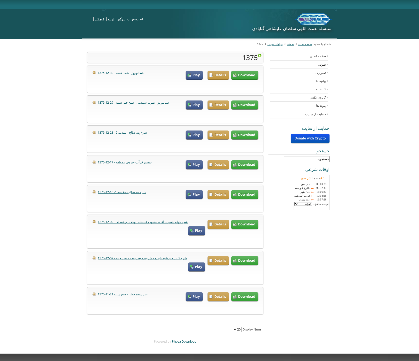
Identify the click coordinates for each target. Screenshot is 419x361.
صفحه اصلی (305, 44)
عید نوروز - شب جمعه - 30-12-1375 (121, 72)
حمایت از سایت (315, 114)
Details (220, 75)
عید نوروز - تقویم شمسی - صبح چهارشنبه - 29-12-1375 (134, 102)
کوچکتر (99, 19)
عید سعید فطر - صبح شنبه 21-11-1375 (123, 294)
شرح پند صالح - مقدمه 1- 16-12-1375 (122, 192)
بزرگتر (121, 19)
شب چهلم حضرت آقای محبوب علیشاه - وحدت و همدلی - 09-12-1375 (143, 222)
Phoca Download (184, 341)
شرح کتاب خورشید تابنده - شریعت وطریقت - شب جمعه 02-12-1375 (142, 258)
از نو (111, 19)
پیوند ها (321, 105)
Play (196, 75)
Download (246, 75)
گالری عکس (318, 97)
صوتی (290, 44)
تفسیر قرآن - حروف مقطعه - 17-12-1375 (125, 162)
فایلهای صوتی (274, 44)
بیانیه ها (321, 81)
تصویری (320, 72)
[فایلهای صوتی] (260, 55)
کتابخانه (321, 89)
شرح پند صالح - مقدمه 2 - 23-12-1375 (122, 132)
